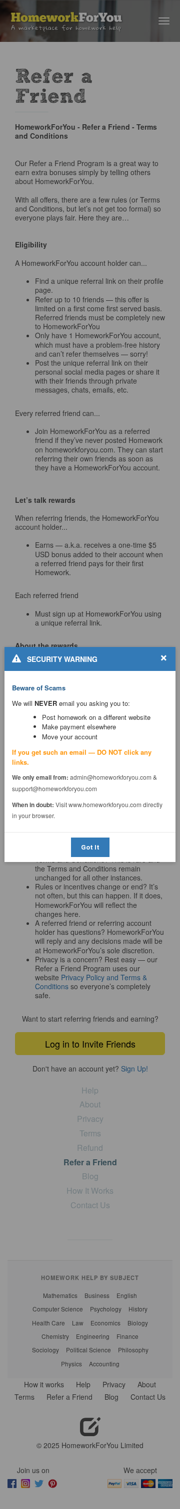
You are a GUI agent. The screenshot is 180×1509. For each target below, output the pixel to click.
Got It (90, 847)
